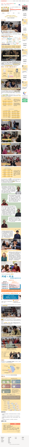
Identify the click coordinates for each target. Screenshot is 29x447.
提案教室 (9, 439)
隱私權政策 (2, 441)
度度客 (4, 1)
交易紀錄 (25, 101)
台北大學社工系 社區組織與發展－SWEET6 (24, 10)
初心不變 (2, 439)
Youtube (23, 438)
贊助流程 (9, 441)
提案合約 (9, 440)
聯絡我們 (16, 438)
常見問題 (9, 438)
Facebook (23, 439)
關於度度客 (2, 438)
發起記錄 (25, 99)
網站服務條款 (2, 440)
